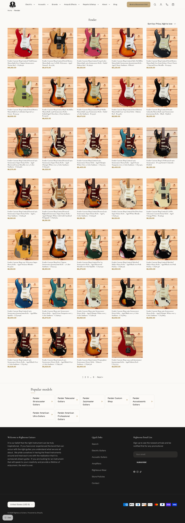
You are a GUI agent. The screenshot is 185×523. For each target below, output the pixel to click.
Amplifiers (96, 463)
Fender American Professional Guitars (66, 416)
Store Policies (98, 476)
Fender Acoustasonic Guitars (139, 401)
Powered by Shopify (35, 513)
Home (10, 10)
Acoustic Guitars (99, 457)
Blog (115, 4)
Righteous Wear (99, 470)
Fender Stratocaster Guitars (39, 401)
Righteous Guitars (20, 513)
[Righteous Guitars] (12, 4)
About (104, 4)
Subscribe (142, 462)
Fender (17, 10)
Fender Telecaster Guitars (66, 400)
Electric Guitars (99, 450)
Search (95, 444)
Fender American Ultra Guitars (41, 414)
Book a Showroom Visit (139, 4)
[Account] (160, 4)
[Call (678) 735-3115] (167, 4)
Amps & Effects (70, 4)
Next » (100, 377)
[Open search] (154, 4)
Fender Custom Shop (115, 400)
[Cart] (173, 4)
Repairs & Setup (89, 4)
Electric (29, 4)
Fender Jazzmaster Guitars (88, 401)
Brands (55, 4)
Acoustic (42, 4)
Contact (95, 483)
